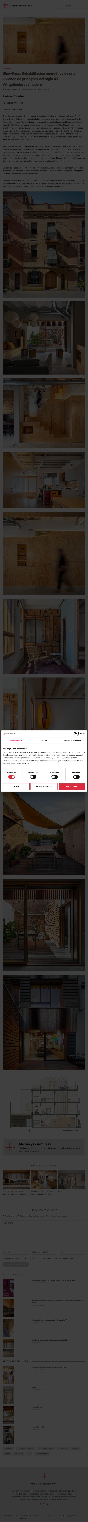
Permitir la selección (44, 786)
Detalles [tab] (44, 740)
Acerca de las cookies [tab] (73, 740)
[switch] (33, 777)
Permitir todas (72, 786)
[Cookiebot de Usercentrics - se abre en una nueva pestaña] (75, 734)
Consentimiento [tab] (15, 740)
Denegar (16, 786)
